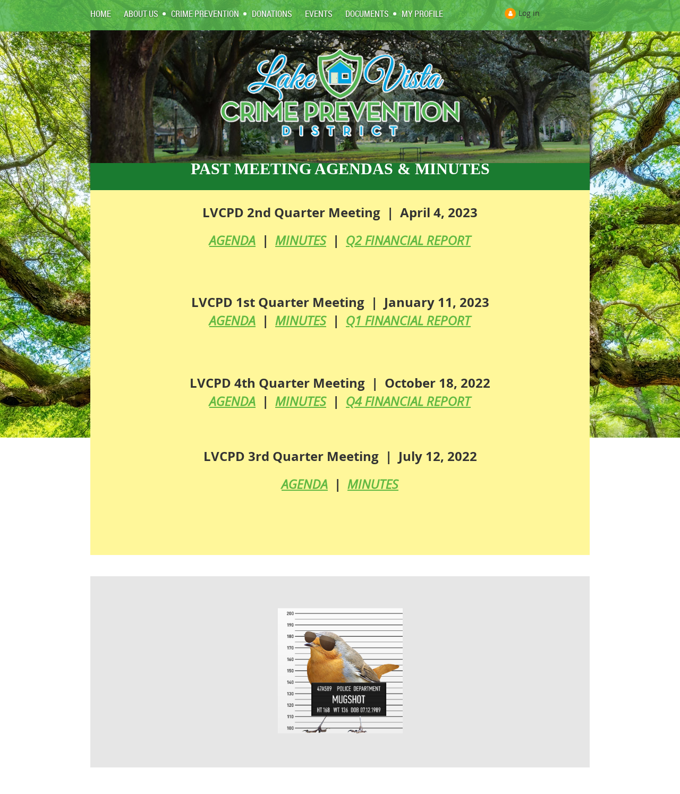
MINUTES (300, 240)
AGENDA (232, 240)
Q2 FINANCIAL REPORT (408, 240)
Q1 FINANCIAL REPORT (408, 320)
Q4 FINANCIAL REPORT (408, 400)
